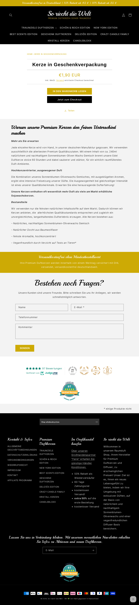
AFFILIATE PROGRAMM (19, 480)
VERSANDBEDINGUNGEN (20, 460)
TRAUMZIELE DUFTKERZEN (47, 452)
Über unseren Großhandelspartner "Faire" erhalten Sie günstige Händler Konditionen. (83, 459)
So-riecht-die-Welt (55, 599)
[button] (10, 15)
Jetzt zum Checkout (69, 99)
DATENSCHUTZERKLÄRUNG (22, 455)
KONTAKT (12, 475)
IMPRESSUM (14, 470)
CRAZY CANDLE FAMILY (52, 492)
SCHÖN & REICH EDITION (48, 461)
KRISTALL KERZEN (49, 497)
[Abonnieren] (93, 550)
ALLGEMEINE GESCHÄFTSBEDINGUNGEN (22, 448)
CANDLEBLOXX (48, 502)
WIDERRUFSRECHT (17, 465)
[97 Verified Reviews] (69, 401)
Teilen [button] (71, 110)
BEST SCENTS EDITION (52, 473)
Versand (60, 80)
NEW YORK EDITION (50, 468)
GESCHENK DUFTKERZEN (47, 480)
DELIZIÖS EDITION (49, 487)
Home (30, 54)
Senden (25, 348)
